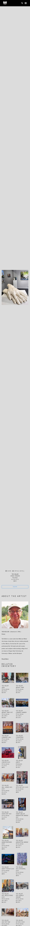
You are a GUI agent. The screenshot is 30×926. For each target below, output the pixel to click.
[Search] (22, 3)
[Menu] (26, 3)
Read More (5, 659)
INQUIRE (15, 586)
